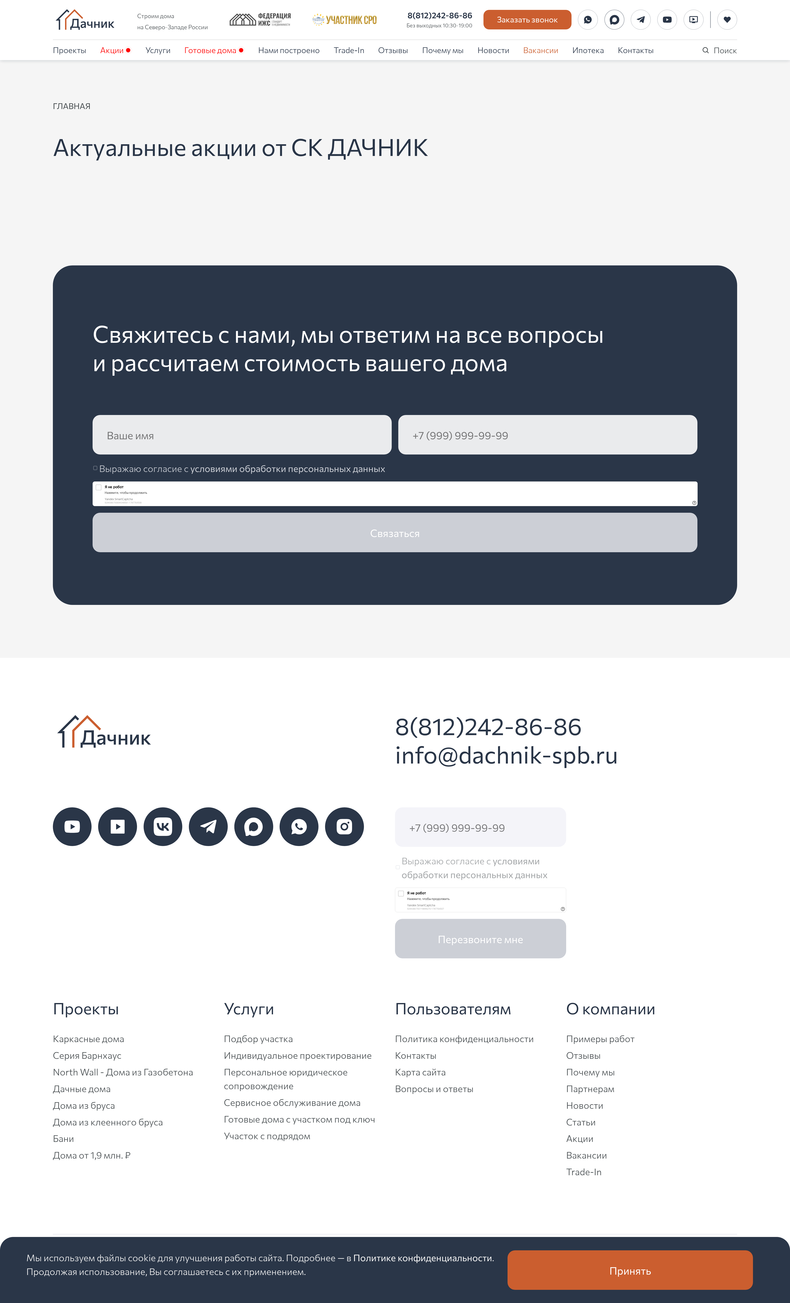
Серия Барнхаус (87, 1054)
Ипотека (588, 49)
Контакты (636, 49)
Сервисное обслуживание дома (292, 1102)
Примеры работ (600, 1038)
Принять (630, 1270)
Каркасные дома (88, 1038)
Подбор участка (258, 1038)
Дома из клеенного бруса (108, 1121)
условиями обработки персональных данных (287, 468)
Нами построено (289, 49)
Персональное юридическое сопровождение (286, 1078)
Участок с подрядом (267, 1135)
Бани (63, 1138)
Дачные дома (82, 1088)
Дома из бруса (84, 1104)
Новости (493, 49)
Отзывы (393, 49)
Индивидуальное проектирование (298, 1054)
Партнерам (590, 1088)
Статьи (581, 1121)
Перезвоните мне (480, 938)
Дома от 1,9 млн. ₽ (92, 1154)
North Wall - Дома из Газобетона (123, 1071)
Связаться (395, 532)
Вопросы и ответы (434, 1088)
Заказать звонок (527, 19)
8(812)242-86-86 (440, 15)
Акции (112, 49)
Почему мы (443, 49)
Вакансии (540, 49)
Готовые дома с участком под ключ (299, 1118)
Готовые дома (210, 49)
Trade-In (349, 49)
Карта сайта (420, 1071)
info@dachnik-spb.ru (506, 753)
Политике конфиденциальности (422, 1257)
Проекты (69, 49)
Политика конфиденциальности (464, 1038)
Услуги (158, 49)
